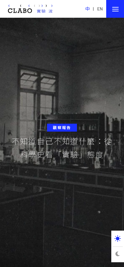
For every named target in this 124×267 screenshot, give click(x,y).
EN (100, 8)
